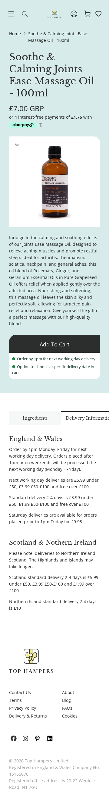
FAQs (67, 708)
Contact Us (20, 692)
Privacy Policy (22, 708)
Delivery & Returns (28, 716)
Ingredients (35, 418)
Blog (66, 700)
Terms (15, 700)
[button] (15, 13)
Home (15, 33)
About (68, 692)
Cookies (70, 716)
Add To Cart (54, 344)
